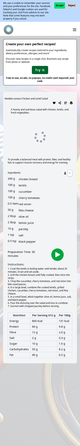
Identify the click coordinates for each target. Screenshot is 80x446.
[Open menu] (74, 30)
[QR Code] (65, 102)
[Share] (60, 102)
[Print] (71, 102)
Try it (40, 70)
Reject (71, 5)
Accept (59, 5)
